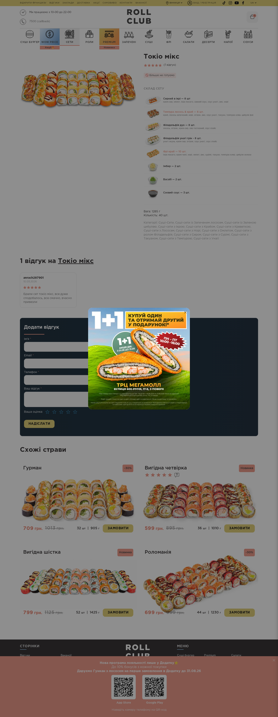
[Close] (185, 312)
